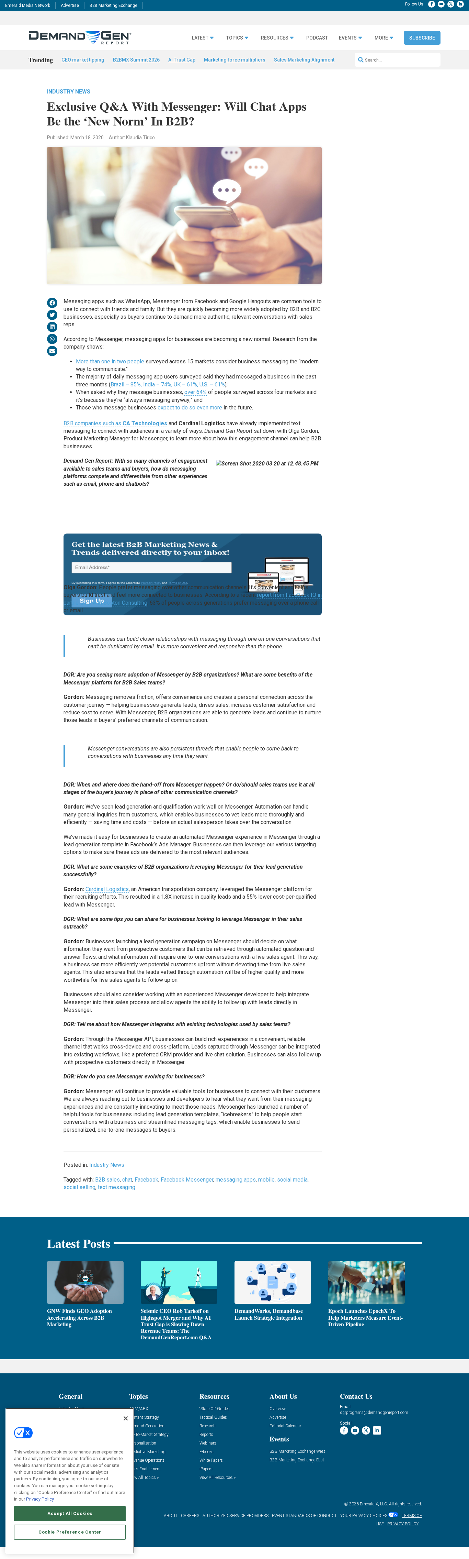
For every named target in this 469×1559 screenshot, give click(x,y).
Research (207, 1426)
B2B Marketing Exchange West (297, 1451)
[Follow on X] (450, 4)
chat (127, 1179)
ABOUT (171, 1515)
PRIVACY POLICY (403, 1524)
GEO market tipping (82, 60)
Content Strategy (144, 1417)
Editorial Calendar (285, 1426)
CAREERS (190, 1515)
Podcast (317, 38)
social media (292, 1179)
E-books (206, 1452)
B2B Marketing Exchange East (297, 1460)
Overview (278, 1409)
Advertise (70, 5)
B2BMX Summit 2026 (136, 60)
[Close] (125, 1418)
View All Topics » (144, 1477)
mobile (266, 1179)
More (381, 38)
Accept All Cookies (69, 1513)
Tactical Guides (213, 1417)
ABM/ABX (138, 1409)
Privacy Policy (40, 1499)
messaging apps (236, 1179)
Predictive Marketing (147, 1452)
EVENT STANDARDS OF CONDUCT (304, 1515)
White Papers (211, 1460)
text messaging (116, 1187)
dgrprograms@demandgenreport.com (374, 1412)
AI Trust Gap (181, 60)
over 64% (195, 392)
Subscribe (422, 38)
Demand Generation (146, 1426)
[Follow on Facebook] (431, 4)
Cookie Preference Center (69, 1532)
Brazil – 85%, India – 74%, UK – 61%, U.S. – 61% (168, 384)
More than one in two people (110, 361)
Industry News (68, 91)
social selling (79, 1187)
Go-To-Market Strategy (149, 1434)
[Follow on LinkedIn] (460, 4)
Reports (206, 1434)
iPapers (206, 1469)
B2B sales (107, 1179)
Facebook (146, 1179)
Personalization (142, 1443)
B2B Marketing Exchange (113, 5)
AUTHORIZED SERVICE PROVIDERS (235, 1515)
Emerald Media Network (27, 5)
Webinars (207, 1443)
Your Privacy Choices (363, 1515)
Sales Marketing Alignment (304, 60)
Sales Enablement (145, 1469)
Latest (200, 38)
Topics (234, 38)
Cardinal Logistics (107, 889)
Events (348, 38)
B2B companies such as (115, 423)
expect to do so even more (190, 407)
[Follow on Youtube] (441, 4)
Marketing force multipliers (234, 60)
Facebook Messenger (187, 1179)
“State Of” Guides (214, 1409)
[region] (69, 1480)
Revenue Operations (146, 1460)
